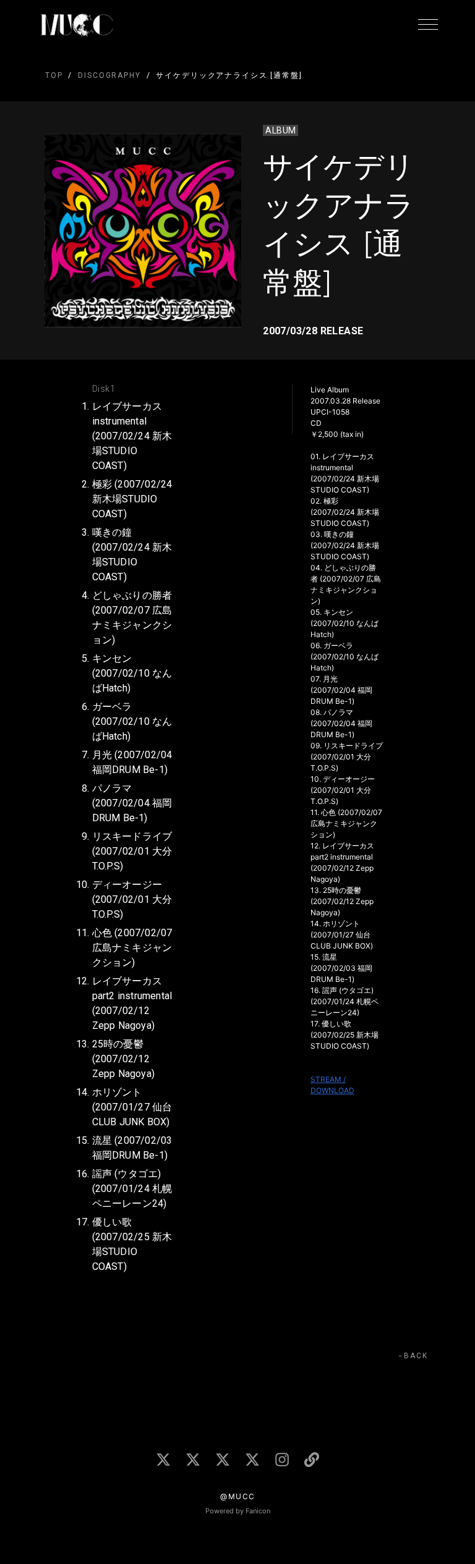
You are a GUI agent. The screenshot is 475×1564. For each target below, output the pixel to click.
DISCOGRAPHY (109, 75)
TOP (54, 75)
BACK (416, 1355)
